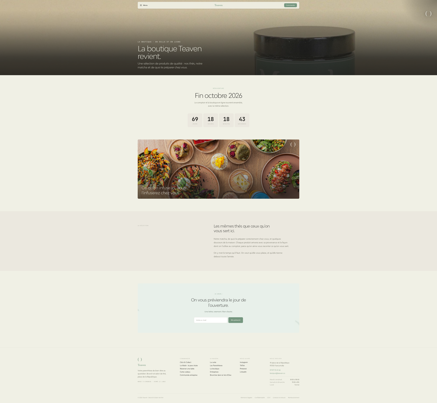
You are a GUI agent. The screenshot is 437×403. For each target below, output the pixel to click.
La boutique (214, 369)
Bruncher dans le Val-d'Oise (220, 375)
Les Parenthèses (216, 365)
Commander (290, 5)
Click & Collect (185, 362)
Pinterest (243, 369)
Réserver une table (187, 369)
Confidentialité (260, 397)
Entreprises (214, 372)
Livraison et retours (279, 397)
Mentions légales (246, 397)
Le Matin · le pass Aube (189, 365)
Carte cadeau (185, 372)
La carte (213, 362)
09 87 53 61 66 (275, 370)
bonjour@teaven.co (277, 373)
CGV (268, 397)
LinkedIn (243, 372)
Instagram (244, 362)
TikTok (242, 365)
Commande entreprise (188, 375)
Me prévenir (235, 320)
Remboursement (293, 397)
